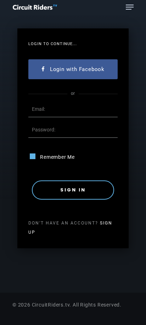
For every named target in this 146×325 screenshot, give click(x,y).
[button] (130, 7)
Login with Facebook (77, 69)
